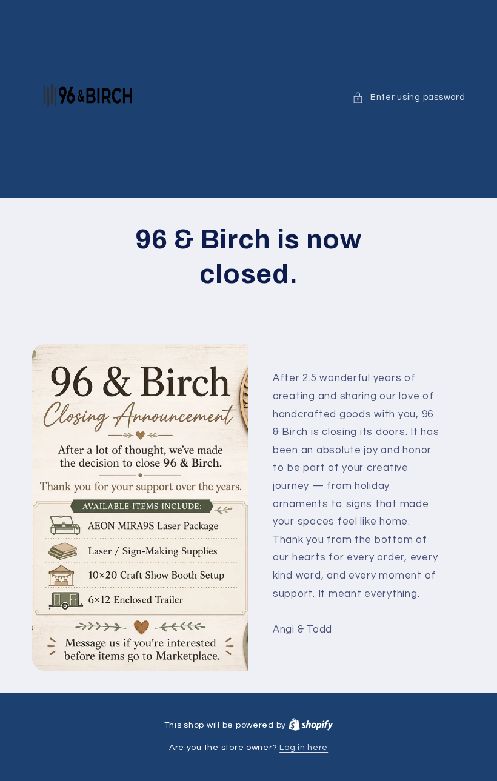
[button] (408, 97)
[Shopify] (311, 725)
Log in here (303, 747)
